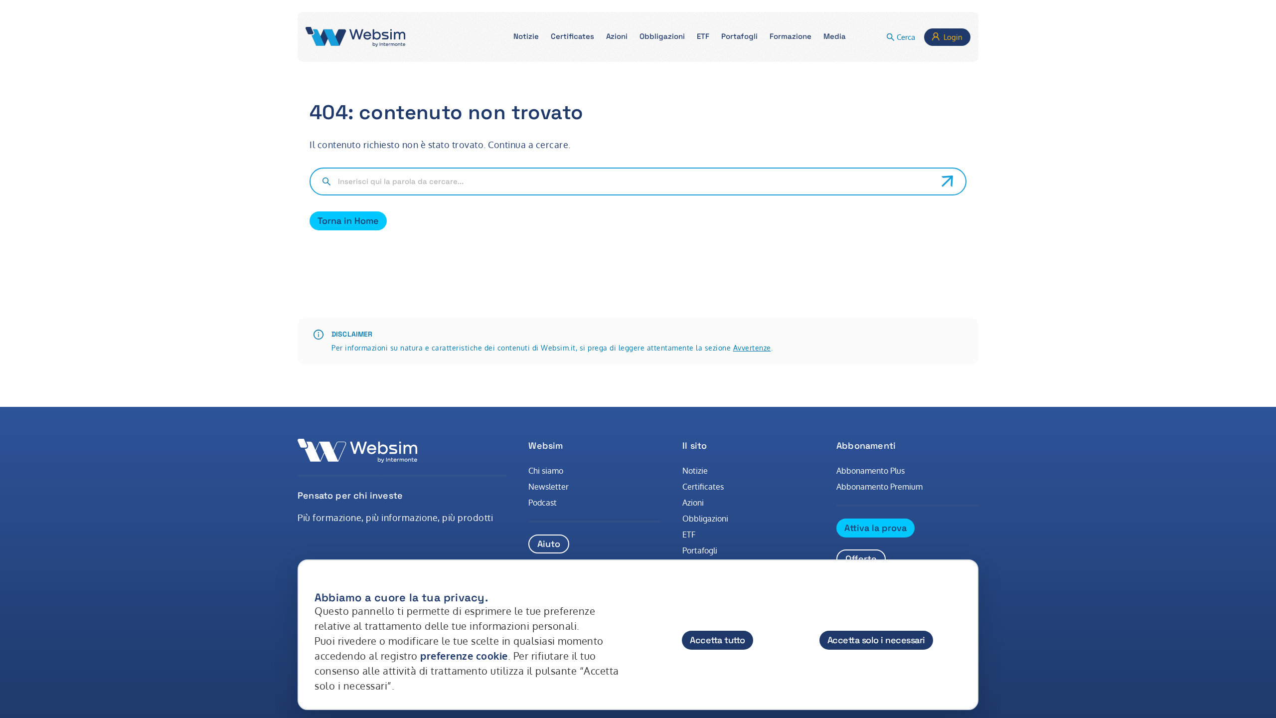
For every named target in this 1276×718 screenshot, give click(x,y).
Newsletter (548, 487)
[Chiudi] (960, 587)
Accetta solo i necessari (876, 640)
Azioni (693, 503)
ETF (688, 534)
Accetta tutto (717, 640)
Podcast (542, 503)
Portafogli (699, 550)
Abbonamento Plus (870, 471)
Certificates (703, 487)
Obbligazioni (705, 519)
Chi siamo (545, 471)
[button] (526, 37)
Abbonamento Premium (879, 487)
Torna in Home (348, 220)
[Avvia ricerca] (948, 181)
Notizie (695, 471)
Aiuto (548, 543)
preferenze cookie (464, 655)
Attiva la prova (875, 528)
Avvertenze (752, 348)
